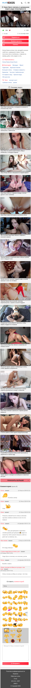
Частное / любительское (17, 72)
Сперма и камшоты (19, 70)
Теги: (6, 80)
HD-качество (6, 77)
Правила (15, 673)
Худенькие (5, 67)
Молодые (15, 65)
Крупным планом (15, 67)
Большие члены (7, 70)
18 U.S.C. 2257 (15, 681)
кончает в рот (13, 80)
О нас (15, 678)
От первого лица (7, 74)
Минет (21, 65)
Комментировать (16, 41)
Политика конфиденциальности (15, 671)
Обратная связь (15, 676)
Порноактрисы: (9, 59)
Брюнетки (5, 72)
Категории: (7, 65)
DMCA (15, 683)
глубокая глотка (7, 82)
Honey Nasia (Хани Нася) (9, 62)
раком (15, 82)
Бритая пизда (18, 74)
